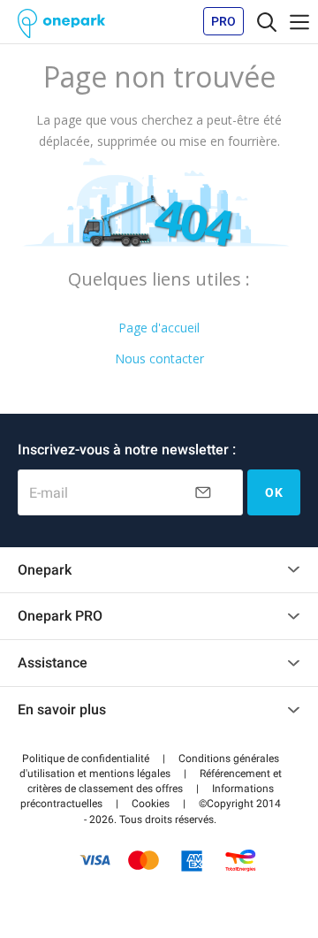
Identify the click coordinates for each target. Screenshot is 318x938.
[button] (85, 758)
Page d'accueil (159, 327)
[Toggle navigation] (266, 21)
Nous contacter (159, 358)
